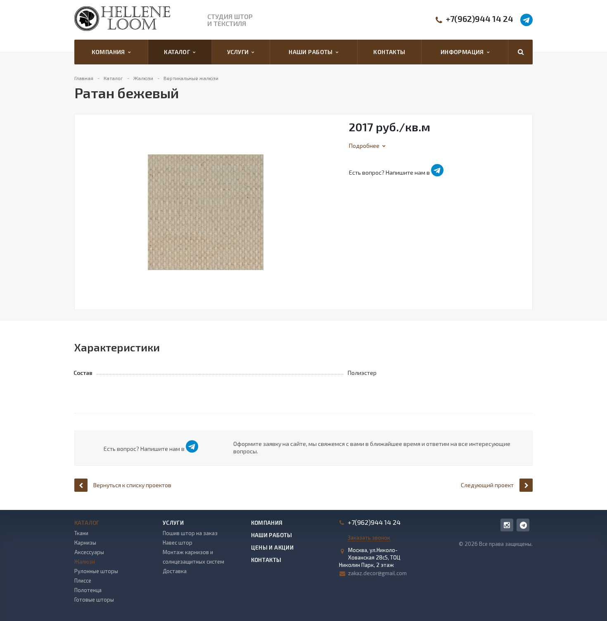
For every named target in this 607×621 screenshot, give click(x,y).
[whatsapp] (523, 525)
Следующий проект (487, 484)
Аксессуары (89, 552)
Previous (85, 203)
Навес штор (177, 542)
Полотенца (88, 590)
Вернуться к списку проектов (132, 484)
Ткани (81, 533)
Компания (110, 51)
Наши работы (312, 51)
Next (330, 203)
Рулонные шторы (96, 571)
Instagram (506, 525)
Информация (464, 51)
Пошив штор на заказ (190, 533)
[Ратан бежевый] (205, 211)
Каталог (178, 51)
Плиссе (82, 580)
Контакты (389, 51)
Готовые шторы (94, 599)
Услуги (239, 51)
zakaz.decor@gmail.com (377, 573)
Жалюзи (84, 561)
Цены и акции (272, 547)
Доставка (175, 571)
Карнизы (85, 542)
